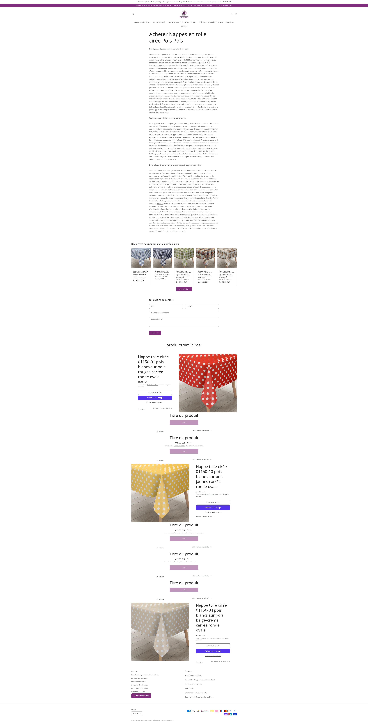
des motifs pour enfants (176, 231)
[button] (133, 14)
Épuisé (184, 422)
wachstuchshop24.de (142, 720)
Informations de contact (139, 688)
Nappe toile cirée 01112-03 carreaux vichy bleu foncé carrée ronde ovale (162, 272)
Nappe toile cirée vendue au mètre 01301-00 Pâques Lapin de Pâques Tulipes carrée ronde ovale (183, 274)
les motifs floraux (193, 184)
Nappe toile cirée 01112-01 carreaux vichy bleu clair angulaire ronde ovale (140, 273)
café (187, 226)
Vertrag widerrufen (141, 696)
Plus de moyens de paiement (155, 402)
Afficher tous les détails (161, 408)
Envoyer (155, 333)
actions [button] (142, 409)
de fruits (160, 204)
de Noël (175, 176)
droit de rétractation (138, 682)
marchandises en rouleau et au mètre (164, 93)
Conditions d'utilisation (139, 678)
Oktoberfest (180, 226)
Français (135, 713)
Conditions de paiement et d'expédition (145, 675)
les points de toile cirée (177, 118)
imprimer (134, 671)
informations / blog (138, 692)
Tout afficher (184, 289)
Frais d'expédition (152, 385)
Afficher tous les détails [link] (200, 431)
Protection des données (139, 685)
